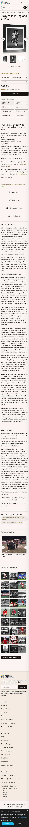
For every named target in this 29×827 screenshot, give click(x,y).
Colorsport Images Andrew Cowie (9, 184)
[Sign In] (26, 2)
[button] (14, 821)
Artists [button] (13, 12)
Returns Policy (5, 744)
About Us (4, 702)
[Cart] (22, 2)
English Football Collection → (11, 657)
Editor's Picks (5, 709)
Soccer (15, 522)
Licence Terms (5, 754)
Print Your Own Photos (8, 723)
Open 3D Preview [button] (16, 66)
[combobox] (12, 7)
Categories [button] (5, 12)
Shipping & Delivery (7, 747)
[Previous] (3, 39)
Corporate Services (7, 719)
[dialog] (14, 818)
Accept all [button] (8, 824)
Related (20, 522)
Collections (21, 12)
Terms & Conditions (7, 751)
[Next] (26, 39)
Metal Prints (5, 758)
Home (3, 517)
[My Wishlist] (18, 2)
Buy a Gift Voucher (7, 726)
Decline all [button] (21, 824)
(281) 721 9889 (8, 775)
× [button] (27, 810)
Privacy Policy (5, 740)
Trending (4, 712)
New (2, 716)
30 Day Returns (22, 174)
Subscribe (22, 687)
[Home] (6, 2)
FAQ (2, 737)
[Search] (25, 7)
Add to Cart (15, 93)
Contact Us (4, 772)
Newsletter (4, 761)
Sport (7, 522)
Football (17, 517)
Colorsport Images (10, 517)
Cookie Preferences (7, 765)
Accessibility (5, 733)
